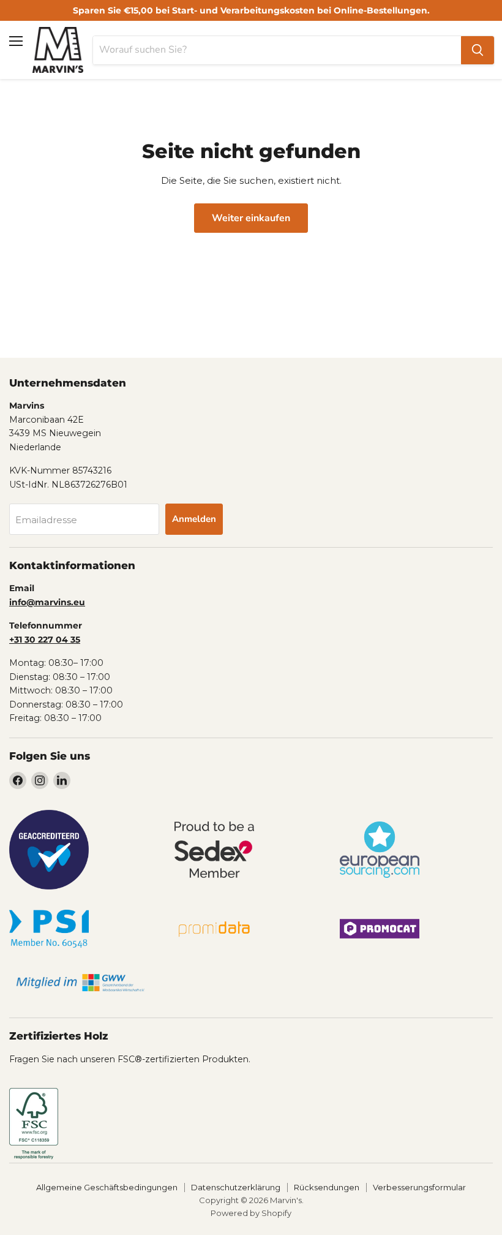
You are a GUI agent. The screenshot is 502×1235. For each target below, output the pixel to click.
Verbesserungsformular (419, 1187)
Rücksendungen (326, 1187)
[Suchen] (477, 50)
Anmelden (194, 519)
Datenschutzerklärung (235, 1187)
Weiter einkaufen (251, 218)
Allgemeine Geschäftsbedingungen (107, 1187)
